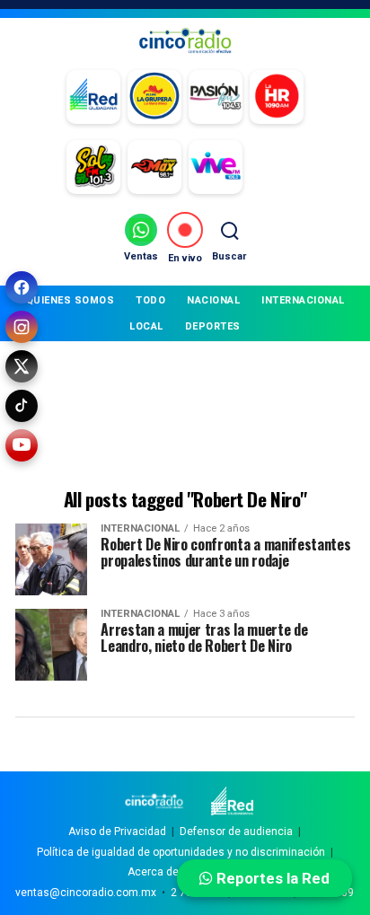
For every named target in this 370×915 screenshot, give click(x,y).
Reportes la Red (271, 878)
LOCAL (146, 326)
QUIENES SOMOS (70, 300)
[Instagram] (21, 327)
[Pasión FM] (215, 97)
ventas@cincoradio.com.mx (85, 892)
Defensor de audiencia (236, 831)
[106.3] (215, 167)
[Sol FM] (93, 167)
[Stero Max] (154, 167)
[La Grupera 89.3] (154, 97)
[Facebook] (21, 287)
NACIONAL (213, 300)
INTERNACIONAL (303, 300)
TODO (150, 300)
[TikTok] (21, 406)
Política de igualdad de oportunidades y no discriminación (181, 852)
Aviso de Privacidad (117, 831)
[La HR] (277, 97)
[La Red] (93, 97)
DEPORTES (213, 326)
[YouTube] (21, 445)
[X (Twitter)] (21, 366)
